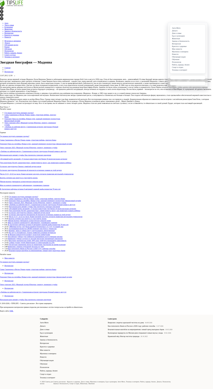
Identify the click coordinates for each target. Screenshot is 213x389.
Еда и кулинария (46, 333)
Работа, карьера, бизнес (13, 53)
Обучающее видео (11, 45)
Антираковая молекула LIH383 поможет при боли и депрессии (33, 229)
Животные (44, 336)
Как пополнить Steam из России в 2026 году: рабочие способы (31, 249)
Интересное (8, 72)
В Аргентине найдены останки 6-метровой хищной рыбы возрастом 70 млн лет (30, 189)
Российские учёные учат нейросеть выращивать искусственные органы (35, 237)
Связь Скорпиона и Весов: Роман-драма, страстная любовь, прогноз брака (28, 140)
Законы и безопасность (48, 340)
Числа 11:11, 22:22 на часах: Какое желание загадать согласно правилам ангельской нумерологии (37, 174)
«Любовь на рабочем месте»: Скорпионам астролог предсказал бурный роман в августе (33, 151)
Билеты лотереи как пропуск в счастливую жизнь (19, 178)
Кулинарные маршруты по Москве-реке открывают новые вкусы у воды (135, 333)
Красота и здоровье (47, 347)
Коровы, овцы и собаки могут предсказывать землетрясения (32, 231)
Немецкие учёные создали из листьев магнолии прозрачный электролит (35, 239)
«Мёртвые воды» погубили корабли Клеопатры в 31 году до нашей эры (36, 227)
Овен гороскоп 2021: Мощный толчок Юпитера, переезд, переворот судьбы (28, 148)
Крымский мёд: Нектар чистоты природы (123, 336)
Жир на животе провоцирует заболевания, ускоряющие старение (24, 185)
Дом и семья (44, 329)
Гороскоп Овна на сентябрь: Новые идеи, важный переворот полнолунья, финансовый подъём (36, 144)
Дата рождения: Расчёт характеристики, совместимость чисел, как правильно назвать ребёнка (35, 163)
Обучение (8, 49)
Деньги (7, 43)
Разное (7, 47)
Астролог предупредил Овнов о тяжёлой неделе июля (20, 166)
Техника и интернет (12, 57)
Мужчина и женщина (12, 41)
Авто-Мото (44, 323)
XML (11, 311)
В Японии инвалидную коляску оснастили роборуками (29, 235)
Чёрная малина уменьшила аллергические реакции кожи (21, 182)
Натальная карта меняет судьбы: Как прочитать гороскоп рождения (25, 155)
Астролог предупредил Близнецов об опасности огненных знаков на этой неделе (31, 170)
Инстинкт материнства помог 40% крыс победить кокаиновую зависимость (37, 241)
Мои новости (9, 258)
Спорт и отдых (10, 55)
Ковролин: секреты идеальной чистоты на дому (26, 247)
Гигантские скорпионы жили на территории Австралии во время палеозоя (37, 245)
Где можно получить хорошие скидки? (19, 113)
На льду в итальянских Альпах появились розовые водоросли (32, 233)
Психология (9, 51)
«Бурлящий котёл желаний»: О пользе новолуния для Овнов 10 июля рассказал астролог (33, 159)
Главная (7, 68)
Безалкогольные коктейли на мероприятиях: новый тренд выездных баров (37, 251)
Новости (43, 357)
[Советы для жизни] (11, 6)
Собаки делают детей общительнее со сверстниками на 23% (31, 243)
